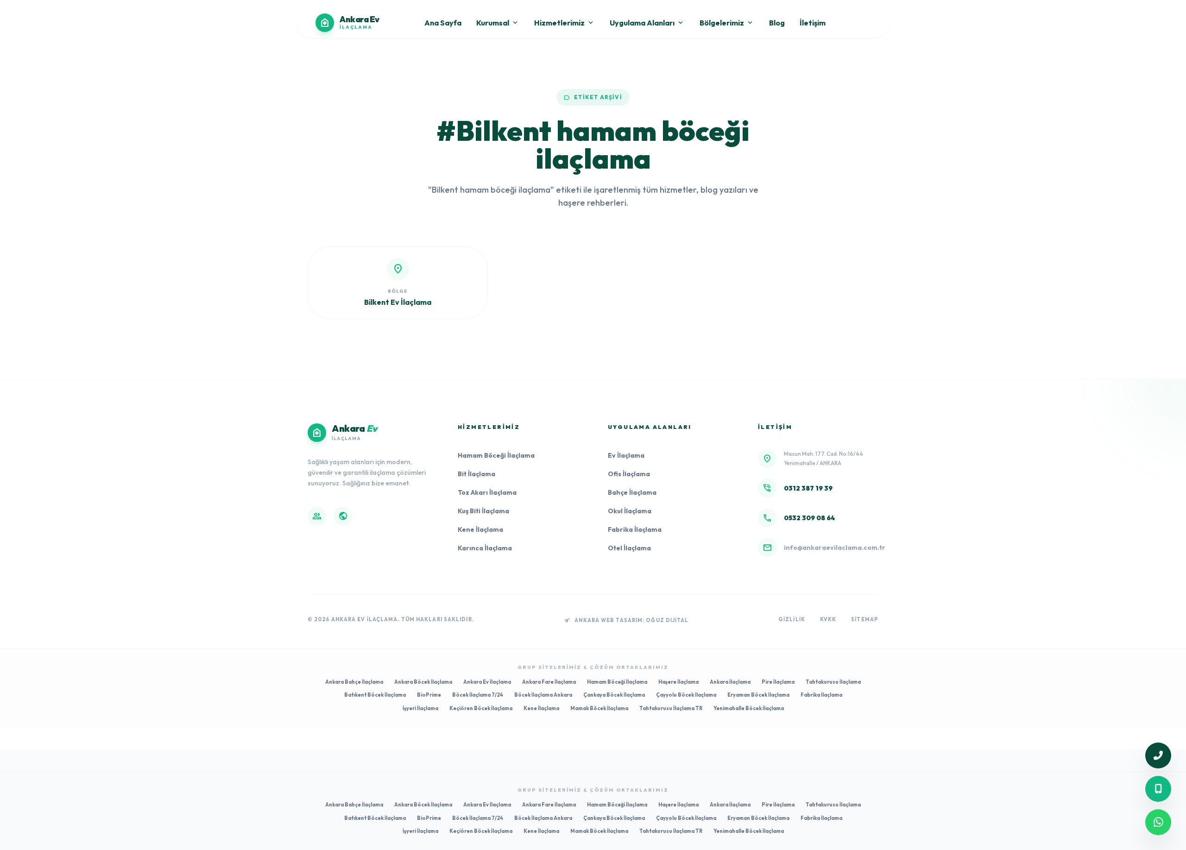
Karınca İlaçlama (485, 548)
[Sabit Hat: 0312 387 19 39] (1158, 755)
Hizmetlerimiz (564, 23)
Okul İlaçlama (629, 511)
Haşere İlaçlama (678, 682)
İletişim (813, 22)
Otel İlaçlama (629, 548)
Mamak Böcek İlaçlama (599, 708)
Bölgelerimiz (727, 23)
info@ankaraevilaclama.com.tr (834, 547)
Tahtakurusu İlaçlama (833, 682)
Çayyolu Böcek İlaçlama (686, 695)
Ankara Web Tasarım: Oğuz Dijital (631, 620)
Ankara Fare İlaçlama (549, 682)
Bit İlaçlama (476, 474)
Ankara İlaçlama (730, 682)
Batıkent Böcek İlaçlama (375, 695)
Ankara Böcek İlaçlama (423, 682)
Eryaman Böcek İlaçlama (758, 695)
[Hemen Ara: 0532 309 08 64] (1158, 789)
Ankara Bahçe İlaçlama (354, 682)
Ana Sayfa (442, 22)
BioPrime (429, 695)
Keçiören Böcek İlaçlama (480, 708)
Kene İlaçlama (480, 529)
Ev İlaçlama (626, 455)
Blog (777, 22)
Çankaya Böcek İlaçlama (614, 695)
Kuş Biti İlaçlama (483, 511)
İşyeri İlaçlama (420, 708)
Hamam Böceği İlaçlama (496, 455)
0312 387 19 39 (808, 488)
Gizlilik (791, 619)
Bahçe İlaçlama (632, 492)
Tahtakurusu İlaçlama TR (670, 708)
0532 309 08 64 (809, 518)
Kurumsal (497, 23)
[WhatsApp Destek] (1158, 822)
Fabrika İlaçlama (635, 529)
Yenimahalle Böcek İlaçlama (748, 708)
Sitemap (864, 619)
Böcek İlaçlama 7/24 (477, 695)
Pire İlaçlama (778, 682)
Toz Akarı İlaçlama (487, 492)
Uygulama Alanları (647, 23)
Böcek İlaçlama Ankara (543, 695)
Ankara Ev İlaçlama (487, 682)
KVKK (828, 619)
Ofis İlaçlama (629, 474)
